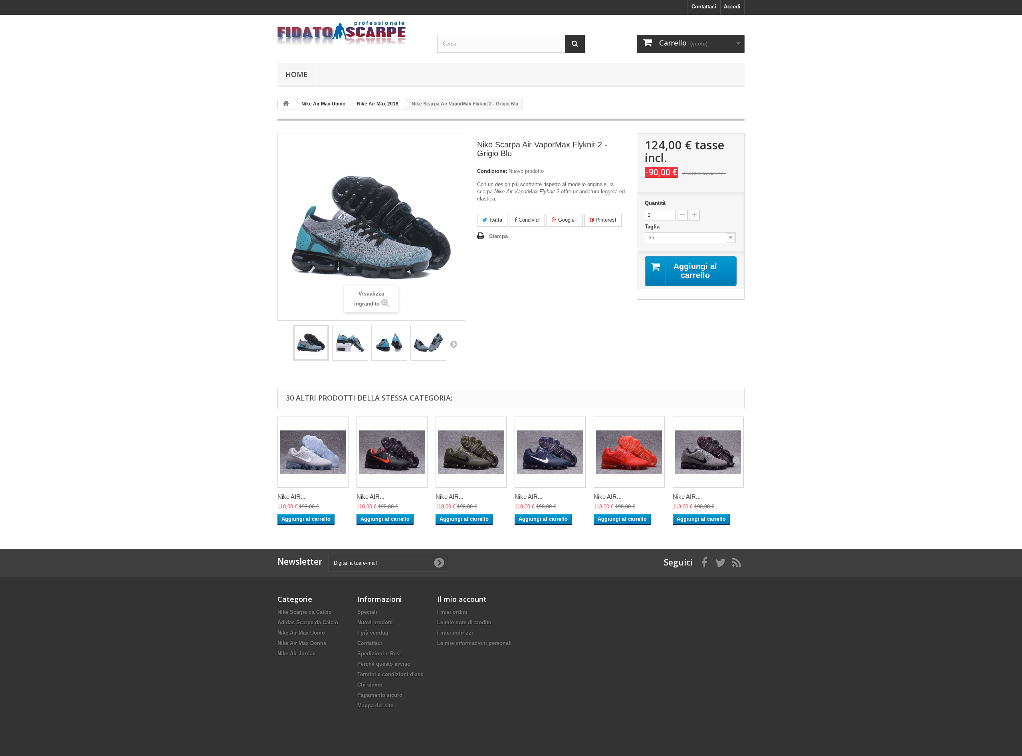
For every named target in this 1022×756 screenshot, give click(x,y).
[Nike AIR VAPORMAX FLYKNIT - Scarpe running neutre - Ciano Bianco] (550, 452)
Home (296, 74)
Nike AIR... (291, 496)
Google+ (567, 220)
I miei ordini (452, 612)
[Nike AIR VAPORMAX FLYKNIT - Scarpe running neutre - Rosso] (629, 452)
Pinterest (605, 220)
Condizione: (492, 171)
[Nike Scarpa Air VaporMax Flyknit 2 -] (311, 342)
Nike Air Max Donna (301, 643)
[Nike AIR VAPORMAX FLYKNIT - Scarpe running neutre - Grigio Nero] (708, 452)
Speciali (367, 612)
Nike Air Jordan (296, 654)
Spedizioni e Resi (379, 654)
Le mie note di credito (464, 622)
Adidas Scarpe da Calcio (307, 622)
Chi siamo (369, 685)
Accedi (732, 7)
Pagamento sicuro (379, 695)
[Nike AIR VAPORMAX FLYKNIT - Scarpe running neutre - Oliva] (471, 452)
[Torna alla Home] (285, 104)
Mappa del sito (375, 705)
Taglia (653, 227)
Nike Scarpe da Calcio (304, 612)
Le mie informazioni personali (474, 643)
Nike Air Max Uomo (301, 633)
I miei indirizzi (455, 633)
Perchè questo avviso (383, 664)
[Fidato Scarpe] (351, 33)
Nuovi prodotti (375, 622)
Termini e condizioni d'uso (390, 674)
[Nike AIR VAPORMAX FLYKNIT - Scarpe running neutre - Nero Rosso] (392, 452)
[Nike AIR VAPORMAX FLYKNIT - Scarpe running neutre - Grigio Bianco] (313, 452)
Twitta (494, 220)
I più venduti (372, 633)
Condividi (528, 220)
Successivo (454, 344)
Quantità (655, 203)
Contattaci (703, 7)
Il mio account (462, 599)
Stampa (498, 236)
